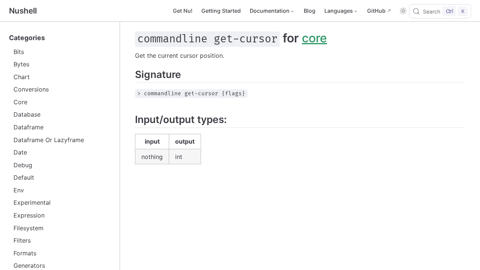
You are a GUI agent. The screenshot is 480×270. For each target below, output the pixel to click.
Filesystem (29, 228)
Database (27, 114)
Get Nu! (182, 11)
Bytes (21, 64)
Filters (22, 240)
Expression (29, 215)
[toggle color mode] (403, 11)
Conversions (31, 89)
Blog (309, 11)
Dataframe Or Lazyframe (49, 140)
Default (24, 177)
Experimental (32, 202)
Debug (23, 165)
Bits (19, 52)
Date (20, 152)
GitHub (376, 11)
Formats (25, 253)
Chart (22, 77)
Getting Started (221, 11)
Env (19, 190)
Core (20, 102)
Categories (27, 38)
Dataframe (29, 127)
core (314, 38)
